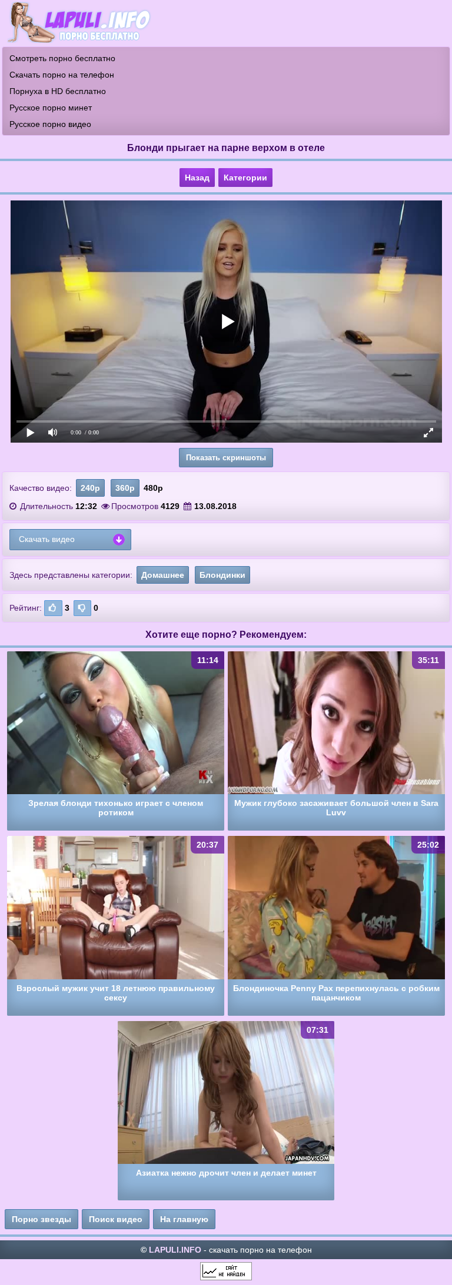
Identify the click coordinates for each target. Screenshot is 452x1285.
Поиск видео (115, 1219)
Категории (245, 177)
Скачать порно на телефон (61, 74)
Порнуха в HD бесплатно (57, 91)
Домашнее (162, 575)
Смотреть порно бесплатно (62, 58)
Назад (197, 177)
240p (90, 488)
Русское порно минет (50, 107)
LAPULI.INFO (175, 1249)
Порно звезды (41, 1219)
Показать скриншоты (226, 457)
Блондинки (222, 575)
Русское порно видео (50, 124)
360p (125, 488)
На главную (184, 1219)
